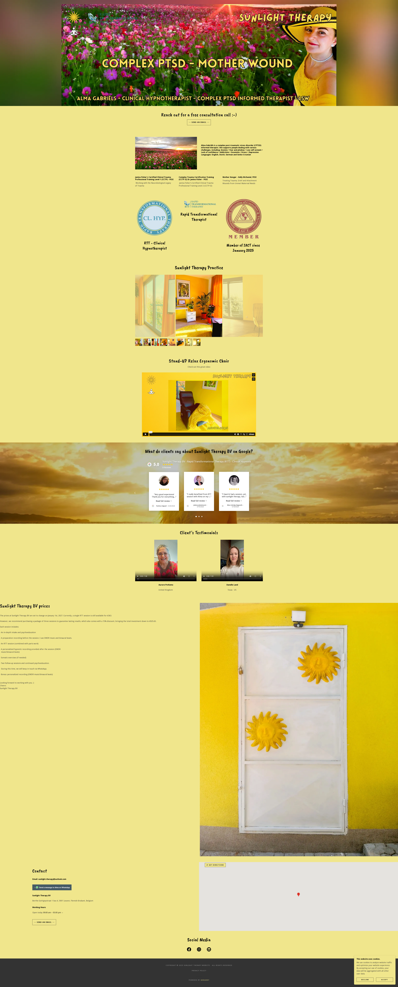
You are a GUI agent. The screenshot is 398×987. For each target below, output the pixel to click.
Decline (365, 979)
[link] (164, 501)
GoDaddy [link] (205, 980)
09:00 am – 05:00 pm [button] (52, 912)
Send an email (199, 122)
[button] (62, 913)
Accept (384, 979)
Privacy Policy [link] (199, 970)
